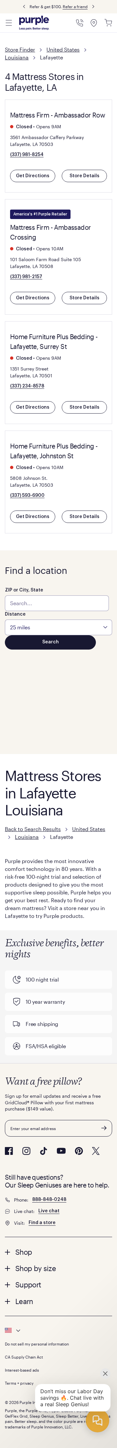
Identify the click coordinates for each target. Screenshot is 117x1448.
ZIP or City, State (24, 590)
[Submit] (104, 1128)
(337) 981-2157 (26, 277)
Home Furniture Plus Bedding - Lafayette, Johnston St (54, 451)
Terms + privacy (19, 1383)
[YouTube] (61, 1151)
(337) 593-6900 (27, 495)
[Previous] (24, 6)
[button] (58, 1252)
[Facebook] (9, 1151)
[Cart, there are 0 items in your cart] (108, 23)
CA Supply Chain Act (24, 1357)
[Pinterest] (79, 1151)
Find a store (42, 1222)
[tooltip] (58, 1330)
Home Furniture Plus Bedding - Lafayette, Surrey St (54, 341)
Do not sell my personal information (37, 1344)
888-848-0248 (49, 1199)
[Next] (93, 6)
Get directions (32, 176)
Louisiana (17, 57)
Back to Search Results (33, 829)
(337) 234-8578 (27, 386)
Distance (15, 614)
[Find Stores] (94, 23)
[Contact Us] (80, 23)
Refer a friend (75, 6)
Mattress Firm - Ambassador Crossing (50, 232)
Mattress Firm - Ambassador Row (57, 115)
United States (63, 49)
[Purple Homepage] (34, 22)
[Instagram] (26, 1151)
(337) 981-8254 (27, 154)
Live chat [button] (48, 1211)
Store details (84, 176)
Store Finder (20, 49)
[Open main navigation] (9, 23)
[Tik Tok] (43, 1151)
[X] (96, 1151)
